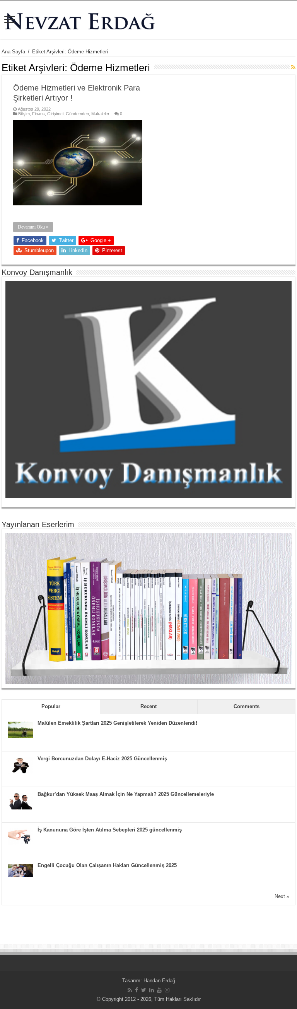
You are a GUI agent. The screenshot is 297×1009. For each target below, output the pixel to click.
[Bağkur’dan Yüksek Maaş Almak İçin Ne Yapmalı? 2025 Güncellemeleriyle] (20, 801)
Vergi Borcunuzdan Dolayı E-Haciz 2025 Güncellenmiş (102, 758)
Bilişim (24, 113)
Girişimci (55, 113)
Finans (38, 113)
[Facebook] (136, 990)
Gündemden (77, 113)
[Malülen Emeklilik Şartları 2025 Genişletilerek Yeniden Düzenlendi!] (20, 729)
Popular (50, 706)
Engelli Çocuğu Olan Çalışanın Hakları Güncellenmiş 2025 (107, 865)
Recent (148, 706)
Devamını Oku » (33, 227)
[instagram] (167, 990)
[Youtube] (159, 990)
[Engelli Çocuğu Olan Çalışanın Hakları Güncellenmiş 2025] (20, 870)
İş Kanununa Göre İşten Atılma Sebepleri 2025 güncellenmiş (110, 830)
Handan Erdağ (159, 980)
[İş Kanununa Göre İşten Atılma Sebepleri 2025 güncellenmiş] (20, 836)
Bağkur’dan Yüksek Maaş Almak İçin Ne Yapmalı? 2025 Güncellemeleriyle (126, 794)
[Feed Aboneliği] (293, 67)
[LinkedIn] (151, 990)
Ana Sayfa (13, 52)
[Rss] (130, 990)
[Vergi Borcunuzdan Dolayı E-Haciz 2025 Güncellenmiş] (20, 765)
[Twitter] (143, 990)
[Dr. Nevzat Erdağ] (148, 20)
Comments (246, 706)
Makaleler (100, 113)
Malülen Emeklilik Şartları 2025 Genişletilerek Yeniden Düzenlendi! (117, 723)
